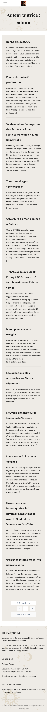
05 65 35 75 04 (23, 669)
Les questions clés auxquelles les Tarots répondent (19, 378)
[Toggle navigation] (5, 3)
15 (32, 608)
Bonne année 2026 (18, 42)
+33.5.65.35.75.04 (24, 671)
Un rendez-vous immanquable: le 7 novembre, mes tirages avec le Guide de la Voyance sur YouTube (20, 513)
